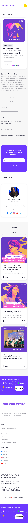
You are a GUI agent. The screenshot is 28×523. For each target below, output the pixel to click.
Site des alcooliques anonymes (9, 111)
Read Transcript (8, 61)
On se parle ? (4, 434)
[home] (8, 6)
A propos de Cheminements (8, 428)
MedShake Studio (18, 497)
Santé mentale (8, 45)
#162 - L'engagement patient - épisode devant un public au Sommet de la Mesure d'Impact (10, 489)
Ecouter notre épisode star (8, 442)
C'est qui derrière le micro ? (8, 431)
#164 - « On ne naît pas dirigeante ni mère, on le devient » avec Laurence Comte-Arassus (11, 475)
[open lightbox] (14, 30)
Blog (2, 436)
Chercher (14, 232)
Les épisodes (4, 439)
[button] (25, 5)
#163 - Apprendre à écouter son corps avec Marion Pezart (10, 482)
